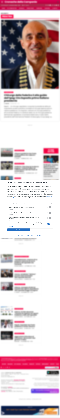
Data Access (30, 235)
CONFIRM (19, 229)
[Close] (56, 182)
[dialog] (30, 209)
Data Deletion (21, 235)
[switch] (49, 207)
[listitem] (30, 204)
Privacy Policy (38, 235)
